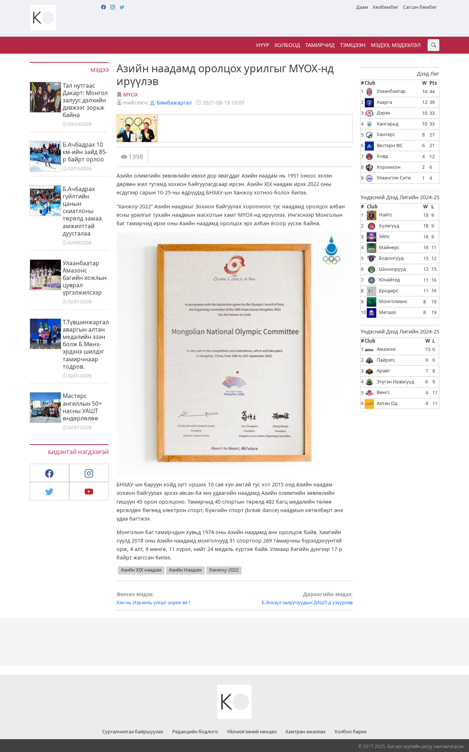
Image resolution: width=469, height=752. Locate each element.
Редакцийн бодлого (195, 732)
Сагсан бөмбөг (420, 7)
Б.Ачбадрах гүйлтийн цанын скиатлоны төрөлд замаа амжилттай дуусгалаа (82, 211)
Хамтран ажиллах (305, 732)
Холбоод (287, 44)
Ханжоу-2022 (224, 569)
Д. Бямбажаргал (171, 102)
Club (370, 83)
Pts (433, 83)
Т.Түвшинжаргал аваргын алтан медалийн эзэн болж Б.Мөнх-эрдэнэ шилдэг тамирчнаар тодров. (86, 344)
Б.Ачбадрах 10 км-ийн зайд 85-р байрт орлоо (85, 151)
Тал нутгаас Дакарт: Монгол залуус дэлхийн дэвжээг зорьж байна (85, 100)
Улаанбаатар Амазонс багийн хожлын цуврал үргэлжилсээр (85, 278)
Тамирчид (320, 44)
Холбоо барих (351, 732)
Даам (362, 7)
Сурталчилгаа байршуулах (132, 732)
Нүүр (262, 44)
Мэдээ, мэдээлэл (396, 44)
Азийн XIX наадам (141, 569)
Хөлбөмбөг (386, 7)
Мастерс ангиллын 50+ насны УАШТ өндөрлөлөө (82, 407)
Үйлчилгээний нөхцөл (252, 732)
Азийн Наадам (185, 569)
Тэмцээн (353, 44)
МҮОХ (130, 94)
